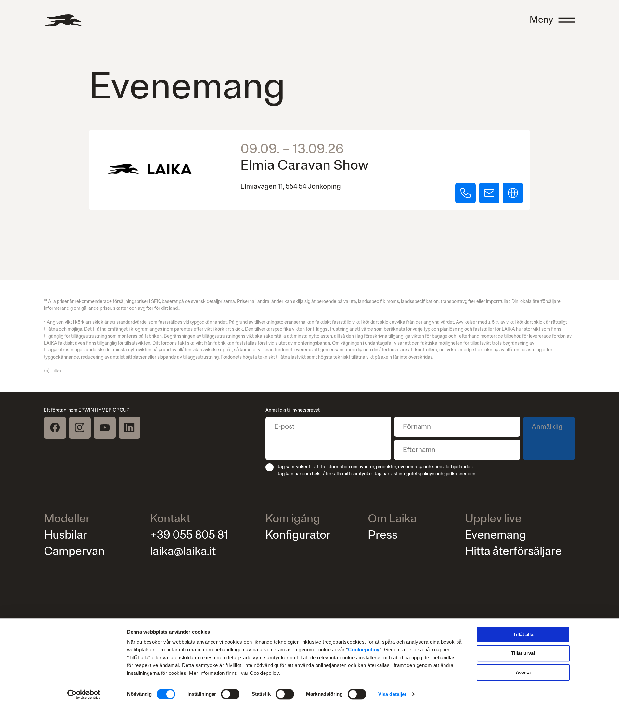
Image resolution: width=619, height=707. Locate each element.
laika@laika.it (183, 551)
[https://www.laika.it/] (513, 193)
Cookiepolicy (364, 649)
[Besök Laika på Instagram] (80, 428)
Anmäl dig (547, 426)
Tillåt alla (523, 634)
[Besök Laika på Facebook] (55, 428)
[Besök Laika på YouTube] (105, 428)
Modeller (67, 519)
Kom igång (292, 519)
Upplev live (493, 519)
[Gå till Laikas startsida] (63, 20)
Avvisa (523, 672)
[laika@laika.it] (489, 193)
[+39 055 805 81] (465, 193)
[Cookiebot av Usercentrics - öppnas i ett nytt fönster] (83, 694)
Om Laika (392, 519)
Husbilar (65, 535)
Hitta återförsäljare (513, 551)
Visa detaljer (392, 694)
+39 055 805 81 (189, 535)
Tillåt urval (523, 653)
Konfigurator (297, 535)
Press (382, 535)
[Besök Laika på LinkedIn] (130, 428)
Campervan (74, 551)
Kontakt (170, 519)
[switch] (230, 694)
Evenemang (495, 535)
